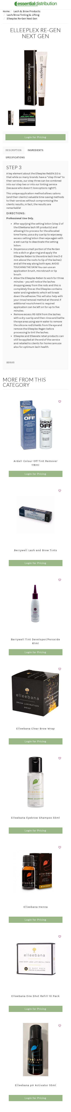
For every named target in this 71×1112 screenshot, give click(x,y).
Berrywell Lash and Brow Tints (35, 550)
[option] (35, 78)
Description (13, 150)
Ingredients (36, 150)
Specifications (15, 157)
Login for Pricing (35, 137)
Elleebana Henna (35, 906)
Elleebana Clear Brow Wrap (35, 728)
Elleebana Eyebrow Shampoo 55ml (35, 817)
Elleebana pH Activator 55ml (35, 1085)
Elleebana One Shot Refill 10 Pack (35, 996)
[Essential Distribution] (35, 3)
